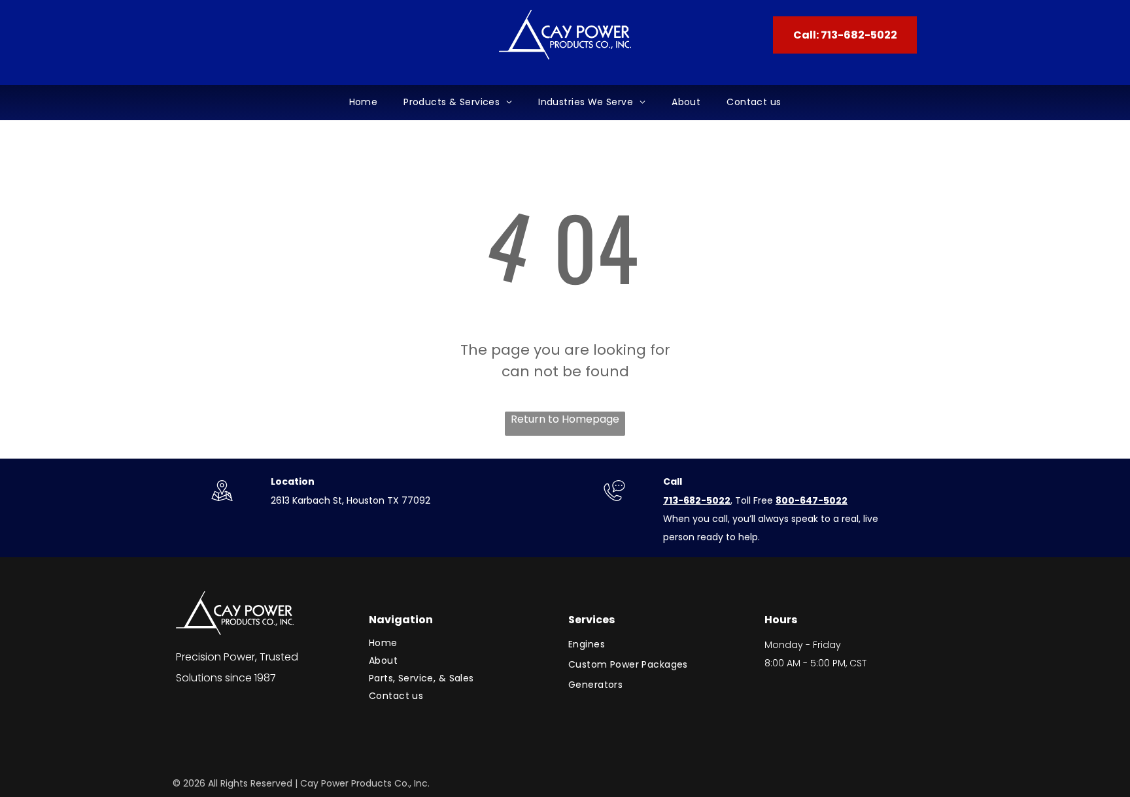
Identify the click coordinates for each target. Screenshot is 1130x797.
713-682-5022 (696, 500)
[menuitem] (363, 102)
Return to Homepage (565, 419)
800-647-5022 (812, 500)
